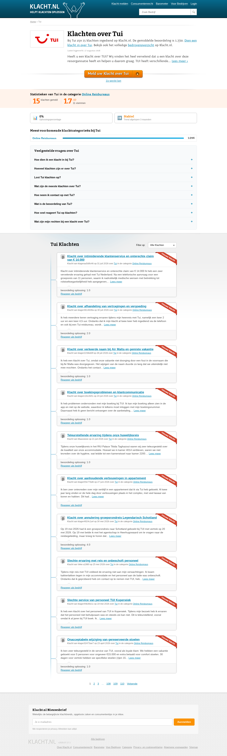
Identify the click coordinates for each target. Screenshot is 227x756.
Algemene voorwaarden (176, 747)
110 (122, 683)
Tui (39, 22)
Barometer (162, 3)
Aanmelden (184, 721)
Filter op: (140, 245)
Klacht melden (120, 3)
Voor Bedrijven (179, 3)
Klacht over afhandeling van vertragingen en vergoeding (106, 306)
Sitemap (193, 747)
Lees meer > (180, 61)
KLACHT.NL (42, 742)
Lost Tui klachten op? (47, 177)
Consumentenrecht (142, 3)
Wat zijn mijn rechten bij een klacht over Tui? (61, 221)
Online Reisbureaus (96, 94)
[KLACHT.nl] (57, 9)
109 (115, 683)
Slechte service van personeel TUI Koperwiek (99, 600)
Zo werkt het (113, 80)
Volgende (132, 683)
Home (33, 22)
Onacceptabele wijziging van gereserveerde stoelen (103, 639)
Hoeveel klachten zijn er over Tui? (55, 168)
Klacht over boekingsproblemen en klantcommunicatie (105, 392)
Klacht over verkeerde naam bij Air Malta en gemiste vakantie (110, 349)
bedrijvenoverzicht (141, 45)
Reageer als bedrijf (71, 293)
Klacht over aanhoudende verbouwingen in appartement (106, 478)
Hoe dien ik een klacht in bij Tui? (54, 159)
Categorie (127, 747)
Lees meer (116, 281)
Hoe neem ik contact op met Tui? (54, 195)
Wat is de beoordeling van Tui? (53, 203)
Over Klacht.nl (64, 747)
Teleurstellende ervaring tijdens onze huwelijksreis (103, 435)
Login (194, 3)
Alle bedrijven (98, 739)
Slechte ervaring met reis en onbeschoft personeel (102, 560)
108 (108, 683)
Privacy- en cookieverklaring (147, 747)
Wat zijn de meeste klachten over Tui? (57, 186)
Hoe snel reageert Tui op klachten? (55, 212)
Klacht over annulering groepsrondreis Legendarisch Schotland (112, 517)
